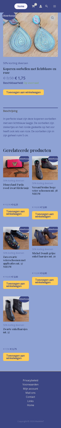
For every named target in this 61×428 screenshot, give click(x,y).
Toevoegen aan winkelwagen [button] (15, 213)
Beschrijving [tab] (10, 111)
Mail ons (30, 392)
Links (30, 401)
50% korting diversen (15, 63)
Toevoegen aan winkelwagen (23, 92)
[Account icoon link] (40, 6)
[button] (20, 6)
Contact (30, 397)
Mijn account (30, 388)
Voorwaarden (30, 384)
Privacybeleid (30, 380)
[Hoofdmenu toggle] (54, 6)
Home (30, 405)
